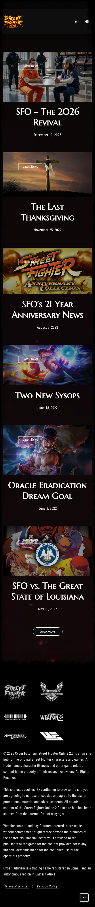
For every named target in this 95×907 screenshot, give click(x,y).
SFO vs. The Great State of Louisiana (47, 591)
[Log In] (87, 21)
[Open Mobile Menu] (76, 21)
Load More (47, 631)
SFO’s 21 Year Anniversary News (47, 309)
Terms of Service (16, 886)
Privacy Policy (47, 886)
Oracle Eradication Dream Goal (47, 490)
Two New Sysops (47, 395)
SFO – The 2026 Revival (47, 117)
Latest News (30, 66)
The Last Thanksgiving (47, 212)
